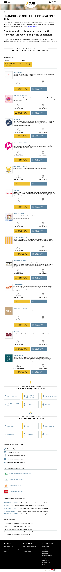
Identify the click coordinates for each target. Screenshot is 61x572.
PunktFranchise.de (45, 546)
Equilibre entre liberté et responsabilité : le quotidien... (18, 529)
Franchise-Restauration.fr (47, 555)
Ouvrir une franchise (27, 551)
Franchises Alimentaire (13, 452)
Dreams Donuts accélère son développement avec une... (30, 505)
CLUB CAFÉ (17, 331)
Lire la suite (7, 43)
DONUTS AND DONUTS (20, 95)
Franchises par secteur (13, 12)
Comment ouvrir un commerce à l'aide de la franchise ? (18, 532)
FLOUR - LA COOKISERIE (20, 237)
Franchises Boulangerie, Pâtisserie (16, 455)
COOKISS (16, 190)
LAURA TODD (17, 119)
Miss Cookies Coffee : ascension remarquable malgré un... (34, 514)
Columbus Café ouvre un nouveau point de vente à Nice (33, 511)
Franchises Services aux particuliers (16, 462)
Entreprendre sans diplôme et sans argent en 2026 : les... (19, 523)
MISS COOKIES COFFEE (20, 143)
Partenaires (44, 557)
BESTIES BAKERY (18, 72)
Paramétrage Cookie (46, 562)
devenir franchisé (32, 26)
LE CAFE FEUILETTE (19, 261)
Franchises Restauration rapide (15, 459)
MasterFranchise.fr (45, 551)
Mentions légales (45, 560)
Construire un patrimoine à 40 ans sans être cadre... (17, 526)
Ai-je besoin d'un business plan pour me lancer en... (17, 534)
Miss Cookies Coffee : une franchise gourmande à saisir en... (34, 503)
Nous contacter (45, 558)
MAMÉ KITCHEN (18, 284)
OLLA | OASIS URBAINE (20, 308)
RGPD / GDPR (44, 564)
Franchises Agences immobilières (16, 449)
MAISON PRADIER (18, 355)
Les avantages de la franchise (29, 549)
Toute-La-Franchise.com (46, 549)
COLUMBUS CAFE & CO (20, 166)
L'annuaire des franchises (9, 548)
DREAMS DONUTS (18, 213)
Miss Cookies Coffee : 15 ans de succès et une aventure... (34, 508)
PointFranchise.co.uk (46, 548)
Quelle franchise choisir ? (9, 546)
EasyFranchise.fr (45, 553)
